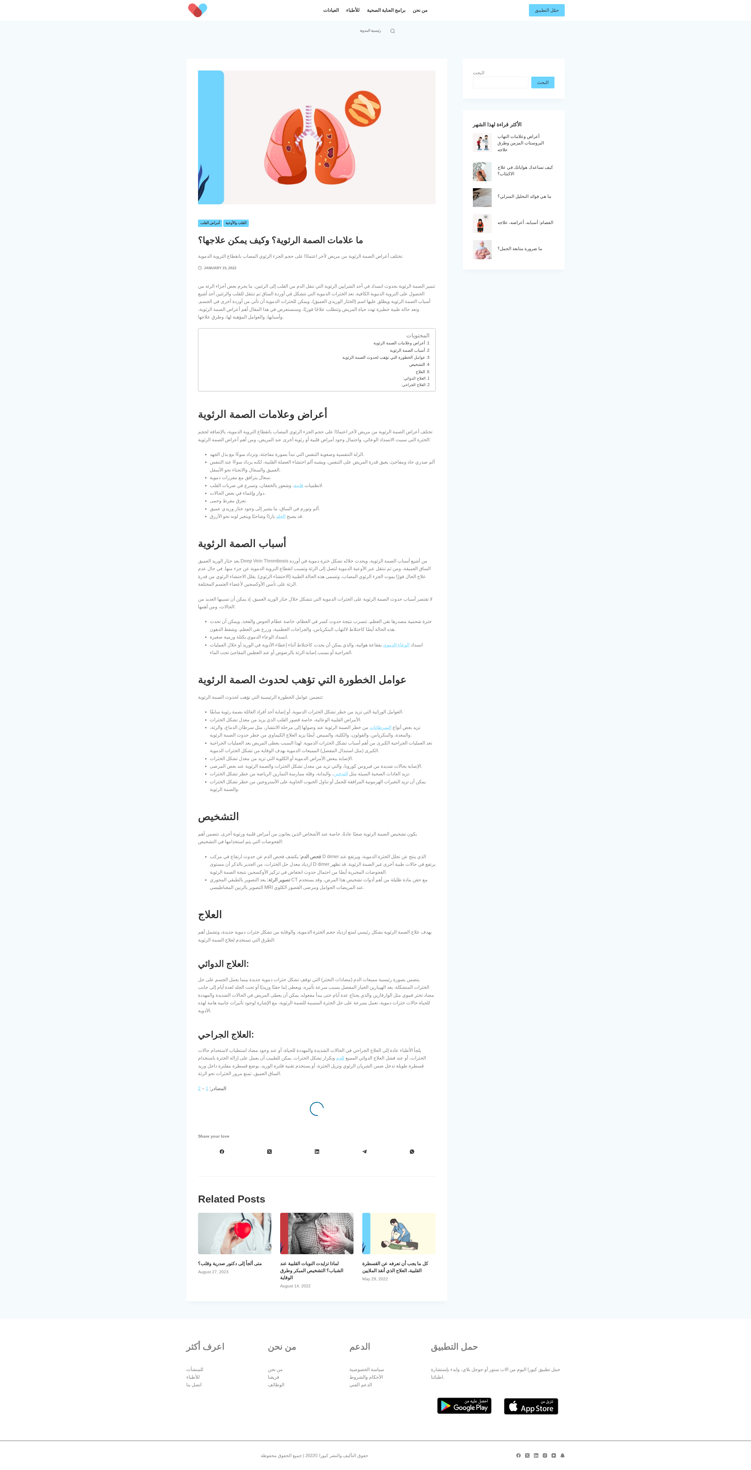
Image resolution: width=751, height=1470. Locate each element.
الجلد (280, 516)
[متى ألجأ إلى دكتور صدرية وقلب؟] (234, 1233)
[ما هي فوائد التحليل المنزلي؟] (482, 197)
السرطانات (380, 727)
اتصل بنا (194, 1384)
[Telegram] (364, 1151)
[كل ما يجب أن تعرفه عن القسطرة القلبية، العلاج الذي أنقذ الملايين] (399, 1233)
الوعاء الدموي (396, 644)
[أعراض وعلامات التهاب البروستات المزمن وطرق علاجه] (482, 142)
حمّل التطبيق (547, 10)
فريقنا (273, 1377)
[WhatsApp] (412, 1151)
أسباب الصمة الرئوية (407, 350)
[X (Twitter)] (269, 1151)
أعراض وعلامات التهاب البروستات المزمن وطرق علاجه (521, 143)
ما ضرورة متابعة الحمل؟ (520, 248)
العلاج (420, 371)
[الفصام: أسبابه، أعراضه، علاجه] (482, 223)
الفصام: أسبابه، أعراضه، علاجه (525, 222)
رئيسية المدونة (370, 30)
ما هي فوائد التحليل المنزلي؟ (524, 196)
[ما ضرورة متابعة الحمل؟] (482, 249)
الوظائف (276, 1384)
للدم (340, 1057)
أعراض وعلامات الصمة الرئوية (399, 343)
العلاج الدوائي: (414, 378)
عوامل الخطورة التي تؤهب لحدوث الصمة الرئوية (383, 357)
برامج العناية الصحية (386, 10)
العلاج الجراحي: (413, 385)
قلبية (298, 485)
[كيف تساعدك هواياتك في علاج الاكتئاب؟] (482, 171)
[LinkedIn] (317, 1151)
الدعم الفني (360, 1384)
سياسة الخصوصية (366, 1369)
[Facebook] (222, 1151)
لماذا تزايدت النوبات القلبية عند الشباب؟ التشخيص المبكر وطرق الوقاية (311, 1270)
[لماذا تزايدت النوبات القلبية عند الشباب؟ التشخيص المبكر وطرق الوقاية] (316, 1233)
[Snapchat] (562, 1455)
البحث (478, 72)
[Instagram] (545, 1455)
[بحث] (392, 31)
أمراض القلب (210, 223)
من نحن (420, 10)
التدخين (341, 773)
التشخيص (417, 364)
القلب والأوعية (236, 223)
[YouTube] (554, 1455)
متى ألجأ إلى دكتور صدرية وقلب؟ (230, 1263)
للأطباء (353, 10)
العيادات (331, 10)
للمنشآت (194, 1369)
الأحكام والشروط (366, 1377)
